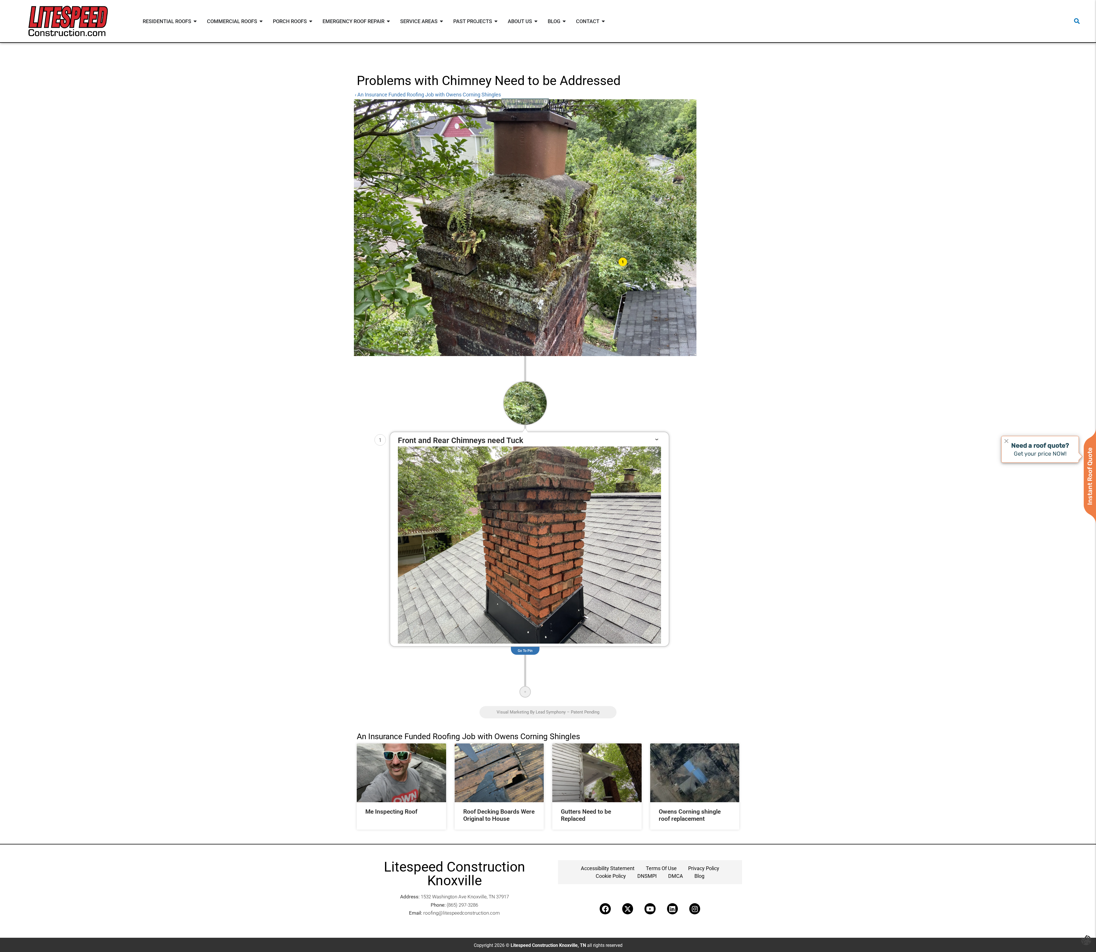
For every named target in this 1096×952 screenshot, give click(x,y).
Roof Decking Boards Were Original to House (499, 815)
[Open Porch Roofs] (310, 21)
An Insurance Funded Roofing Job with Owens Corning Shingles (468, 736)
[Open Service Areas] (441, 21)
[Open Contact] (603, 21)
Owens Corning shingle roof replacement (690, 815)
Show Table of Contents (525, 104)
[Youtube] (649, 908)
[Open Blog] (564, 21)
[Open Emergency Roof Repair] (388, 21)
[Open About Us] (536, 21)
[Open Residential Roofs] (195, 21)
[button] (1077, 21)
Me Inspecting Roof (391, 811)
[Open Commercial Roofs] (261, 21)
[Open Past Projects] (496, 21)
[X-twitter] (627, 908)
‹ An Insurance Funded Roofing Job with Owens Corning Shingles (428, 95)
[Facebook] (605, 908)
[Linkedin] (672, 908)
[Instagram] (694, 908)
